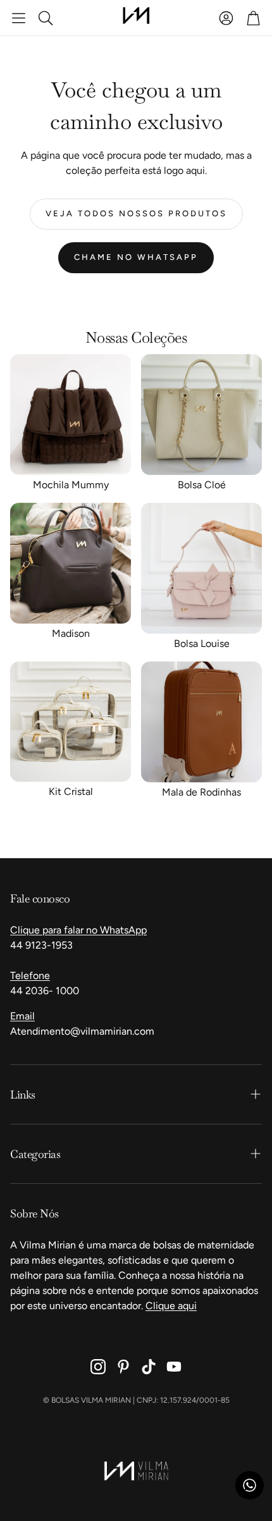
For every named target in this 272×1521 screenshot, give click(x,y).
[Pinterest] (123, 1366)
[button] (18, 18)
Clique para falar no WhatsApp (78, 930)
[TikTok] (148, 1366)
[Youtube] (174, 1366)
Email (22, 1016)
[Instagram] (98, 1366)
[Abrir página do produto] (70, 414)
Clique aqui (171, 1306)
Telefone (30, 976)
